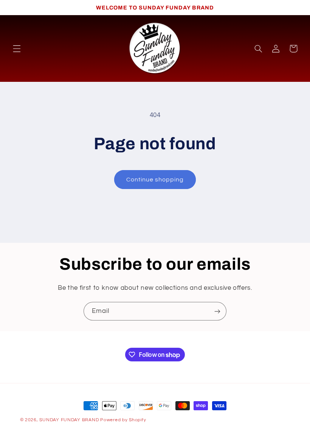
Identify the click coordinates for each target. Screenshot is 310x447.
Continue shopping (155, 180)
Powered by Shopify (123, 420)
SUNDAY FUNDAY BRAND (69, 420)
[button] (16, 48)
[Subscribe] (217, 311)
